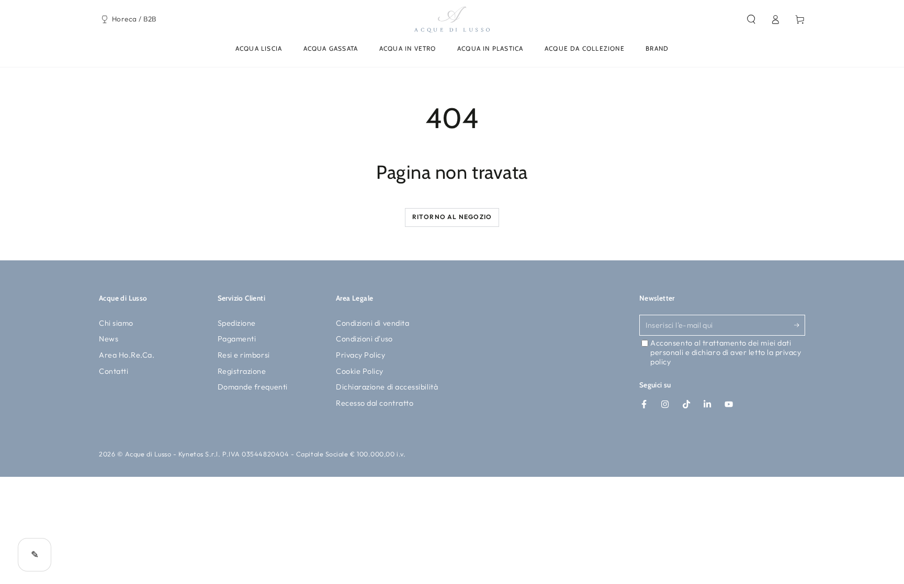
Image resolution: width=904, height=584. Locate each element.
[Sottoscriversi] (799, 325)
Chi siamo (116, 323)
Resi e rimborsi (244, 355)
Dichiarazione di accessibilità (387, 387)
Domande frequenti (253, 387)
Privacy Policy (361, 355)
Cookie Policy (359, 371)
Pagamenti (237, 338)
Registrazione (242, 371)
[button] (751, 19)
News (108, 338)
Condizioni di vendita (372, 323)
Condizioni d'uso (364, 338)
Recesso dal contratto (374, 403)
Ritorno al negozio (452, 217)
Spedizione (237, 323)
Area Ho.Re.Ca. (127, 355)
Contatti (113, 371)
